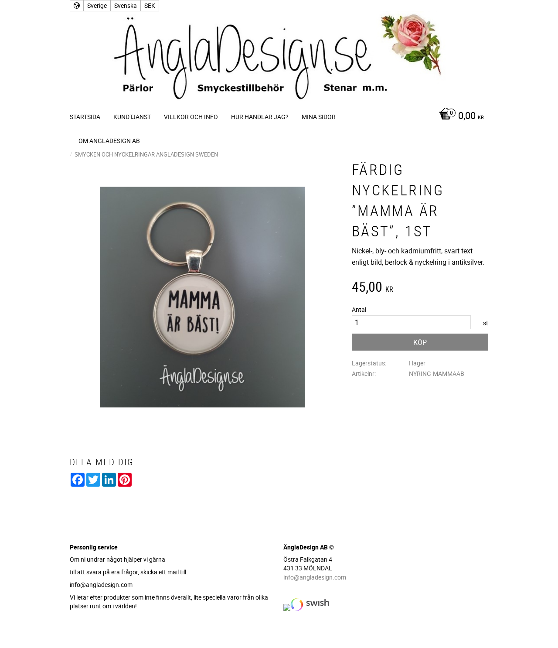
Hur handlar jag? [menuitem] (260, 117)
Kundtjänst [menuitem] (132, 117)
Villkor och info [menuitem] (191, 117)
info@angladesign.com (314, 577)
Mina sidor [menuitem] (319, 117)
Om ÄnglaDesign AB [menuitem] (109, 140)
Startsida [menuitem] (85, 117)
